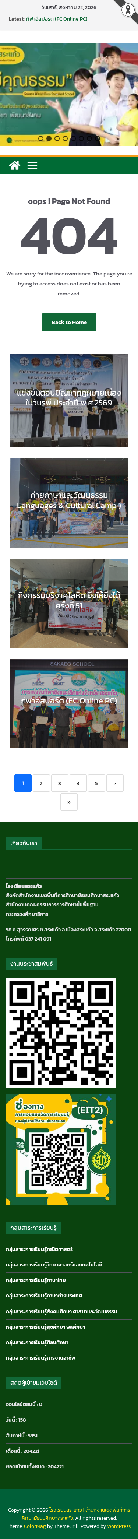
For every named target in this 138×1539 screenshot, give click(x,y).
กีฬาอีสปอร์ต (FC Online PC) (57, 19)
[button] (40, 138)
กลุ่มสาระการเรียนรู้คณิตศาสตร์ (39, 1249)
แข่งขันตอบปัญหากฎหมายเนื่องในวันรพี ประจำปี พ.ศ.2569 (69, 398)
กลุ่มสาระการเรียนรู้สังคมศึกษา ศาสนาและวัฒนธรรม (61, 1311)
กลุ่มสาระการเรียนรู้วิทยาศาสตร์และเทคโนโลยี (54, 1265)
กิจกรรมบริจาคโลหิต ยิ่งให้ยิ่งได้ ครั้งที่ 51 (69, 600)
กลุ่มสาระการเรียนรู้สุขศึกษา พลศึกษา (45, 1327)
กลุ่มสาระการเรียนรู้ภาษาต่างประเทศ (44, 1296)
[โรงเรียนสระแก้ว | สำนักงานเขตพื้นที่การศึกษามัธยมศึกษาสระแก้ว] (15, 165)
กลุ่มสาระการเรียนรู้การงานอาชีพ (40, 1358)
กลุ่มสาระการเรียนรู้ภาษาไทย (36, 1280)
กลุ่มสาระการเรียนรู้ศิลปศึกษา (37, 1342)
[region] (69, 94)
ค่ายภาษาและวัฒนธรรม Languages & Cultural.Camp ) (69, 500)
